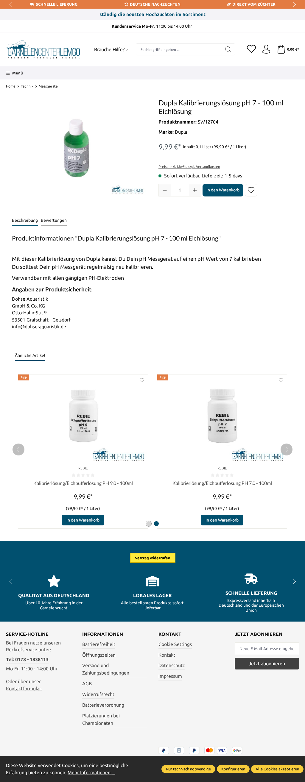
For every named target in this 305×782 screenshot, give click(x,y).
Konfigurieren (233, 769)
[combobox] (179, 49)
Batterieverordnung (103, 705)
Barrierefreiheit (98, 644)
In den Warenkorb (222, 190)
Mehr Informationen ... (91, 772)
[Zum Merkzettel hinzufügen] (251, 190)
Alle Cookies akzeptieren (277, 769)
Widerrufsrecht (98, 694)
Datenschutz (171, 665)
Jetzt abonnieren (267, 663)
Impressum (170, 676)
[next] (286, 449)
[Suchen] (228, 49)
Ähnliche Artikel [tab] (30, 355)
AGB (87, 683)
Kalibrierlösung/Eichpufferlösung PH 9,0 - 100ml (83, 483)
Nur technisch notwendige (188, 769)
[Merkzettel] (251, 49)
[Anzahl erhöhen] (195, 190)
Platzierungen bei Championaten (101, 719)
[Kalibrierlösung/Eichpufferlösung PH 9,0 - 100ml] (83, 419)
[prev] (18, 449)
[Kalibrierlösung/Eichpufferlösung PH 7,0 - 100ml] (222, 419)
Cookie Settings (175, 644)
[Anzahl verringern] (165, 190)
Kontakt (166, 655)
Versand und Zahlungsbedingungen (105, 669)
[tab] (25, 221)
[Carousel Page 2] (156, 523)
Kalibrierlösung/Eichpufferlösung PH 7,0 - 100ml (222, 483)
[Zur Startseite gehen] (43, 49)
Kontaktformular (23, 688)
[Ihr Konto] (266, 49)
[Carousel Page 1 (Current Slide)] (148, 523)
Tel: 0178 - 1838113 (27, 659)
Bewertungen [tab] (54, 220)
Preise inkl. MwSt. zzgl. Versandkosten (189, 166)
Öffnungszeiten (99, 655)
